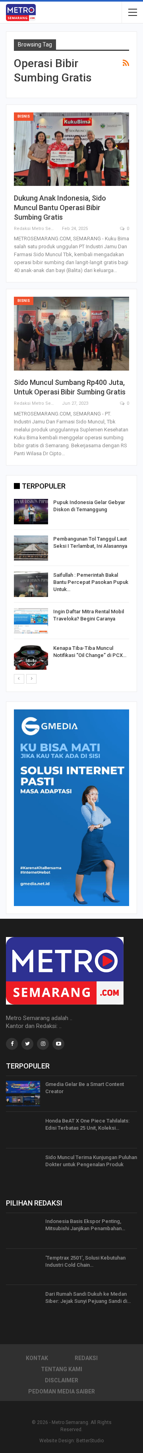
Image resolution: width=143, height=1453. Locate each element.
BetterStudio (90, 1440)
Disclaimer (61, 1380)
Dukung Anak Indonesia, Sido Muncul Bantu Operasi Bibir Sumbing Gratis (60, 207)
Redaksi (86, 1358)
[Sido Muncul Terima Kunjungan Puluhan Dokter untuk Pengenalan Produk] (23, 1166)
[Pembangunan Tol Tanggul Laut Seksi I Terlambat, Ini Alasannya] (31, 548)
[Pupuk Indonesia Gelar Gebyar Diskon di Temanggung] (31, 511)
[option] (71, 585)
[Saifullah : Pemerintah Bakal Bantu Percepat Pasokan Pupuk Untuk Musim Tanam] (31, 584)
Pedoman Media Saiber (61, 1391)
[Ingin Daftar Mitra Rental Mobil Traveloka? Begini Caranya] (31, 621)
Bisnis (23, 116)
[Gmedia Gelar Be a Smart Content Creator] (23, 1093)
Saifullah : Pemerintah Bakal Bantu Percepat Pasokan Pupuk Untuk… (90, 582)
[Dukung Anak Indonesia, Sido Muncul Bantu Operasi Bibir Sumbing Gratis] (71, 149)
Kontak (37, 1358)
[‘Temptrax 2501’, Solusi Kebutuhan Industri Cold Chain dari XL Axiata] (23, 1267)
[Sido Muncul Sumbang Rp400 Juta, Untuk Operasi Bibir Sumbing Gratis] (71, 334)
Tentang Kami (61, 1369)
